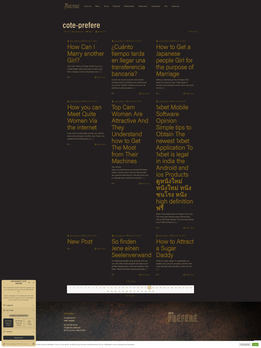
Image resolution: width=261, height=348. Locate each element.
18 (134, 287)
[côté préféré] (71, 6)
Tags (90, 31)
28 (172, 287)
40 (131, 291)
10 (104, 287)
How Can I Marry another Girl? (85, 53)
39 (127, 291)
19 (138, 287)
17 (130, 287)
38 (123, 291)
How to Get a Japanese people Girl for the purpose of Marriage (174, 60)
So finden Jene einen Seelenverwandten (136, 248)
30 (180, 287)
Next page (130, 295)
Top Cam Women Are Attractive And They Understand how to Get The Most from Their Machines (130, 133)
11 (107, 287)
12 (111, 287)
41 (134, 291)
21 (145, 287)
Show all (193, 31)
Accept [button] (255, 344)
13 (115, 287)
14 (119, 287)
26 (164, 287)
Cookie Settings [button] (244, 344)
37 (119, 291)
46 (153, 291)
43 (142, 291)
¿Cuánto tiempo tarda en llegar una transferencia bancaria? (128, 60)
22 (149, 287)
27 (168, 287)
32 (187, 287)
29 (176, 287)
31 (183, 287)
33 (191, 287)
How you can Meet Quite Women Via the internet (84, 116)
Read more (101, 77)
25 (161, 287)
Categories (78, 31)
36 (115, 291)
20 (142, 287)
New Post (79, 241)
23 (153, 287)
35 (112, 291)
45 (149, 291)
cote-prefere (74, 41)
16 (127, 287)
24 (157, 287)
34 (108, 291)
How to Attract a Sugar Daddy (175, 248)
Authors (100, 31)
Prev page (131, 281)
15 (123, 287)
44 (146, 291)
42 (138, 291)
